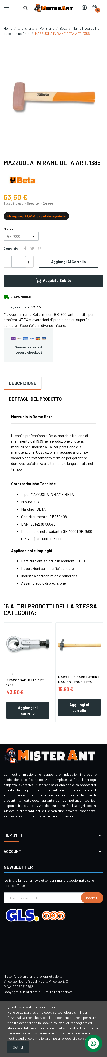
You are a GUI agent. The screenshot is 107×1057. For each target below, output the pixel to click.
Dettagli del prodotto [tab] (35, 399)
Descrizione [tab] (22, 383)
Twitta (32, 248)
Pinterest (39, 248)
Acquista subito (57, 280)
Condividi (25, 248)
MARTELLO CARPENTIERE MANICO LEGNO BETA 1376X (78, 679)
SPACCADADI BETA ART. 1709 (25, 682)
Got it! (18, 1047)
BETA (9, 673)
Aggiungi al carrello (68, 261)
